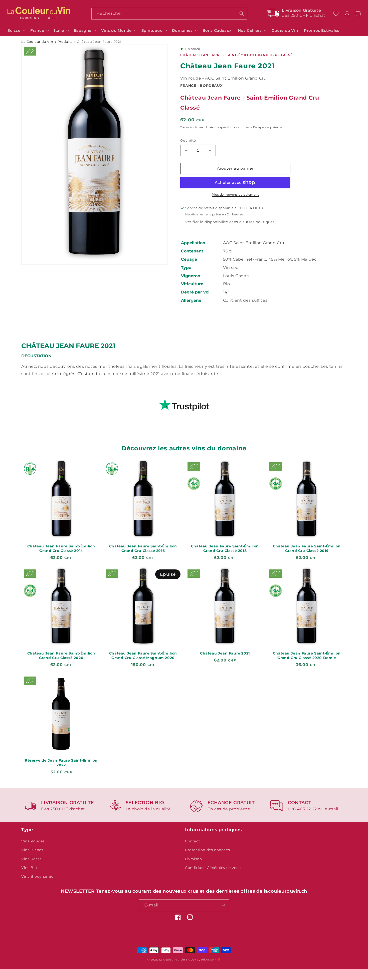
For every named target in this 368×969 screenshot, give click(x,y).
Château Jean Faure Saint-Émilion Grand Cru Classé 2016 (143, 548)
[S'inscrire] (223, 905)
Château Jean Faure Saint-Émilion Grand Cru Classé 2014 (61, 548)
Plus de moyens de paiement (235, 194)
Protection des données (207, 850)
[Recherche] (241, 13)
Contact (192, 841)
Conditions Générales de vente (213, 867)
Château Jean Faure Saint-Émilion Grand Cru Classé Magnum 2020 (143, 655)
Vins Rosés (31, 859)
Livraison (193, 859)
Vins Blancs (32, 850)
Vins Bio (29, 867)
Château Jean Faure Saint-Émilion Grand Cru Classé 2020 (61, 655)
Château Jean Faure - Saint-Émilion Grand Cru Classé (236, 55)
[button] (16, 30)
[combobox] (169, 13)
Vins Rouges (33, 841)
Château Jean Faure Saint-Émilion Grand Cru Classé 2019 (307, 548)
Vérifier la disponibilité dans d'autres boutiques (229, 222)
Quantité (188, 140)
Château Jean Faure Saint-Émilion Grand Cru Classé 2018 (225, 548)
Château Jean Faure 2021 (225, 653)
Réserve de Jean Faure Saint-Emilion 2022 (61, 762)
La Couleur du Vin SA (174, 959)
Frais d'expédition (220, 127)
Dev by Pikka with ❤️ (206, 959)
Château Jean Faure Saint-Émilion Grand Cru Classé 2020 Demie (307, 655)
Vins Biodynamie (37, 876)
